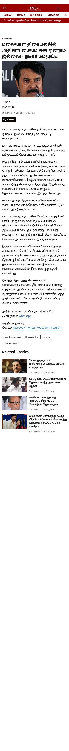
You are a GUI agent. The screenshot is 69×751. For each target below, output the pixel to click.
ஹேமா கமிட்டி (31, 337)
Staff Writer (8, 107)
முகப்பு (7, 15)
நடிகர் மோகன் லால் (13, 337)
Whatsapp (25, 316)
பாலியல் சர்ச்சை (11, 343)
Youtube (42, 327)
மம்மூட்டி (46, 337)
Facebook (19, 327)
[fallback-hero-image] (14, 366)
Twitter (31, 327)
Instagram (55, 327)
